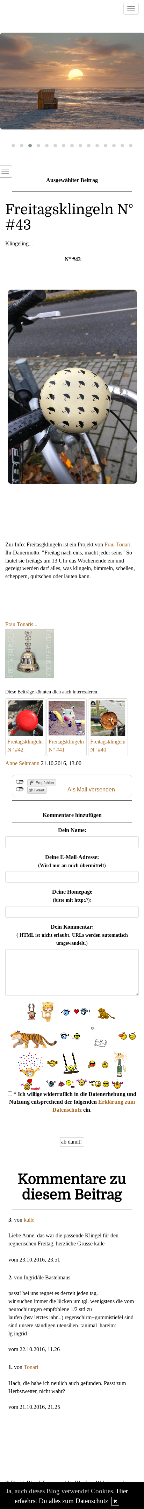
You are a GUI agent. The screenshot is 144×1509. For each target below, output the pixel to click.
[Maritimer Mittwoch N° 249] (72, 81)
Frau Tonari (117, 544)
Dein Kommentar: (72, 935)
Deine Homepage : (72, 896)
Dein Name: (72, 830)
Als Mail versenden (91, 789)
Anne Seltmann (22, 763)
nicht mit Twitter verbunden (20, 789)
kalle (29, 1220)
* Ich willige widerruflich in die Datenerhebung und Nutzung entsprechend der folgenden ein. (72, 1102)
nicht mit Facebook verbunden (20, 782)
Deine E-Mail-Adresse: (72, 861)
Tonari (31, 1367)
